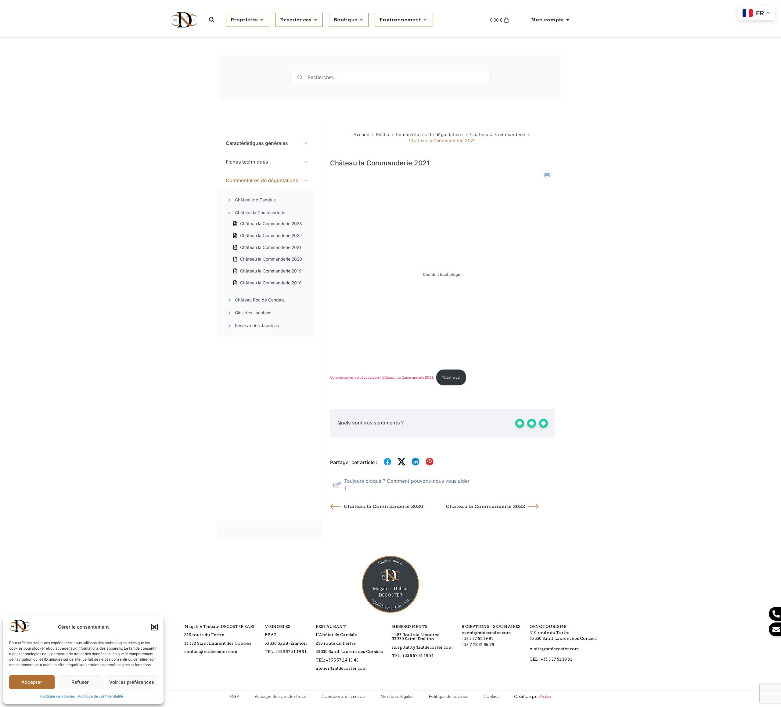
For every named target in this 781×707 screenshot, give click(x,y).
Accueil (361, 135)
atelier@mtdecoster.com (341, 669)
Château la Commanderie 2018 (271, 282)
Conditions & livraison (343, 696)
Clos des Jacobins (253, 312)
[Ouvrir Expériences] (315, 19)
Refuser (80, 682)
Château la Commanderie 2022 (271, 235)
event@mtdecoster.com (486, 633)
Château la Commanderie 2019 (271, 270)
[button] (154, 627)
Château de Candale (255, 199)
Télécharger (451, 377)
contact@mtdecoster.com (210, 652)
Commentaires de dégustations (430, 135)
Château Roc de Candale (260, 299)
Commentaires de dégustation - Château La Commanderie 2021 (382, 377)
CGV (234, 696)
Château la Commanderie (260, 212)
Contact (491, 696)
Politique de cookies (57, 696)
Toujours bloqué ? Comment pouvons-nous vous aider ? (407, 484)
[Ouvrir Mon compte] (567, 19)
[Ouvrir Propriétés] (261, 19)
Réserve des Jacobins (257, 325)
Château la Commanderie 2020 (271, 259)
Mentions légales (396, 696)
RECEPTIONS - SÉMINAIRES (491, 627)
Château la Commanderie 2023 (271, 223)
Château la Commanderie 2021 (270, 247)
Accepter (31, 682)
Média (382, 135)
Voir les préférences (131, 682)
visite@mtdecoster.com (554, 649)
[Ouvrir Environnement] (425, 19)
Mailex (545, 696)
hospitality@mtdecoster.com (422, 648)
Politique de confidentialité (100, 696)
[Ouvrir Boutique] (361, 19)
